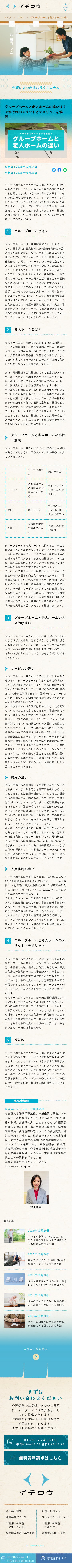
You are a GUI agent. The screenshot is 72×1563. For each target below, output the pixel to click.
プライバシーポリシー (55, 1517)
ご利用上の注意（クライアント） (16, 1525)
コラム (20, 17)
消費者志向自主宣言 (53, 1532)
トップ (7, 17)
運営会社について (16, 1517)
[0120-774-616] (18, 1561)
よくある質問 (14, 1510)
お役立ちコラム (51, 1510)
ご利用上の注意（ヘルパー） (51, 1525)
